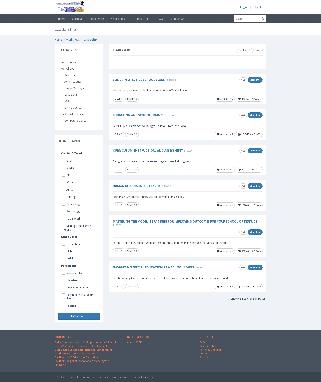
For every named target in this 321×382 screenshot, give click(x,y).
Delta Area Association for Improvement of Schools (86, 342)
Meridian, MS (226, 98)
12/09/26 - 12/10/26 (250, 286)
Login (243, 7)
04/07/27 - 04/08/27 (250, 98)
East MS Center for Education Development (81, 346)
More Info (255, 79)
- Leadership (69, 94)
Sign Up (259, 7)
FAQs (161, 18)
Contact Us (177, 18)
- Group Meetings (72, 88)
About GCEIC (143, 18)
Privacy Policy (208, 346)
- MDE (65, 101)
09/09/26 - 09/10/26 (250, 251)
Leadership (90, 39)
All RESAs (60, 364)
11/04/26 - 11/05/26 (250, 205)
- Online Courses (72, 107)
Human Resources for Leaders (137, 186)
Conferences (97, 18)
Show (255, 50)
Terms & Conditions (212, 350)
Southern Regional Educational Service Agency (82, 361)
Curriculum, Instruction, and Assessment (148, 151)
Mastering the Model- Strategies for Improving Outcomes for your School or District (185, 221)
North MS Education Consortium (74, 353)
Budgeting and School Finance (138, 115)
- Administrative (71, 81)
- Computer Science (73, 120)
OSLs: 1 (118, 98)
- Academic (68, 75)
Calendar (77, 18)
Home (61, 18)
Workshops (118, 18)
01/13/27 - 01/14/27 (250, 134)
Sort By (242, 50)
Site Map (205, 357)
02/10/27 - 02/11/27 (250, 169)
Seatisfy (148, 377)
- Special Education (73, 114)
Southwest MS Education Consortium (77, 357)
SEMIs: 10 (132, 98)
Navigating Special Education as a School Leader (153, 267)
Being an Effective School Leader (139, 80)
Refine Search (79, 316)
